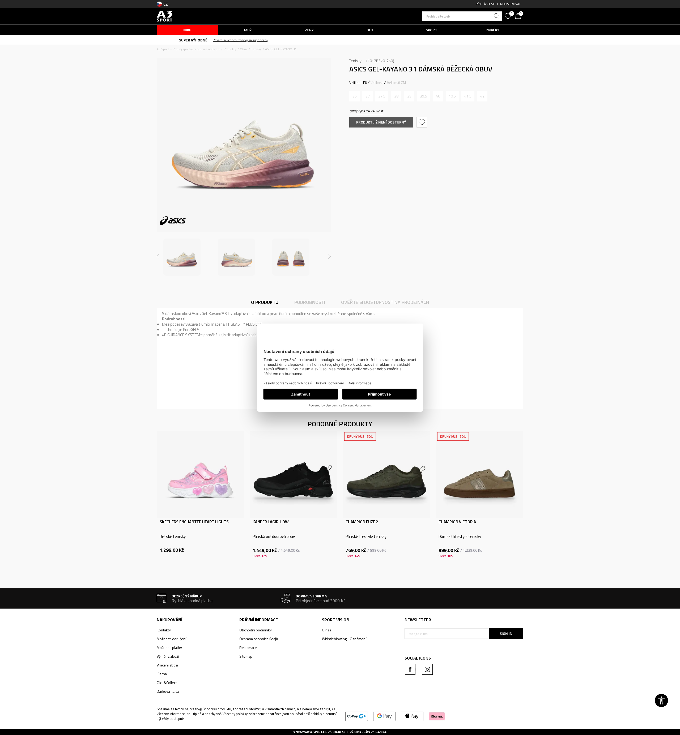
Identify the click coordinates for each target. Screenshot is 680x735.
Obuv (244, 49)
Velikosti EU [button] (358, 82)
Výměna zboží (168, 656)
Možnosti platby (169, 647)
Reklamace (248, 647)
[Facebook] (410, 669)
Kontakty (164, 630)
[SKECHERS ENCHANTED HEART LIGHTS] (200, 474)
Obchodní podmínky (255, 630)
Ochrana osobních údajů (258, 638)
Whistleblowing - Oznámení (344, 638)
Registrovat (510, 3)
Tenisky (256, 49)
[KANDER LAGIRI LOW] (293, 474)
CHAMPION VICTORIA (457, 522)
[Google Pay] (384, 716)
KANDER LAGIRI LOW (271, 522)
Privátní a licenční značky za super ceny (357, 40)
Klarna (162, 674)
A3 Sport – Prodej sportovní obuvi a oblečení (188, 49)
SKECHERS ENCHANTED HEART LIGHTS (194, 522)
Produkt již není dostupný (381, 122)
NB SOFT (343, 732)
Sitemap (245, 656)
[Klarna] (437, 716)
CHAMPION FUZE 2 (362, 522)
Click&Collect (167, 682)
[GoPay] (356, 716)
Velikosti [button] (377, 82)
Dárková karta (168, 691)
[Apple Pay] (412, 716)
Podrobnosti (309, 302)
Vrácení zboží (167, 665)
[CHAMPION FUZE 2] (386, 474)
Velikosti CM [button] (396, 82)
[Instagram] (427, 669)
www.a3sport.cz (314, 732)
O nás (326, 630)
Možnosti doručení (171, 638)
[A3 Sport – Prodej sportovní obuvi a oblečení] (165, 15)
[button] (462, 16)
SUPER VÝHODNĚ (309, 40)
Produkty (230, 49)
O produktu (264, 302)
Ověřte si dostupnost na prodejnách (385, 302)
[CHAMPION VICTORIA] (479, 474)
